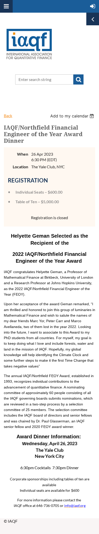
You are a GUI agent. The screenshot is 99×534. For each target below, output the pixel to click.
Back (8, 115)
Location (20, 166)
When (22, 154)
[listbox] (72, 116)
